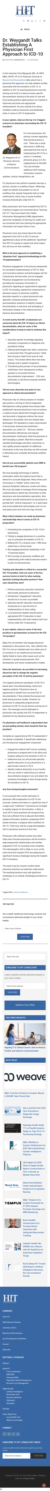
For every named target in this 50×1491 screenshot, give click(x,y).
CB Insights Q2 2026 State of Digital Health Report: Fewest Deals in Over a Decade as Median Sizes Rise (34, 1168)
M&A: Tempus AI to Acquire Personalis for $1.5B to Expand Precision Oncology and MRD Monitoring (34, 1206)
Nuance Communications (14, 80)
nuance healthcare (20, 892)
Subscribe (6, 1349)
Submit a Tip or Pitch (25, 1005)
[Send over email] (17, 67)
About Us (6, 1316)
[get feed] (25, 21)
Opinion (6, 1363)
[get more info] (45, 21)
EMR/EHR (10, 1374)
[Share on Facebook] (13, 67)
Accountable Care (13, 1417)
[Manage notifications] (44, 1485)
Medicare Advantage (14, 1420)
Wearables (10, 1403)
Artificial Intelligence (14, 1391)
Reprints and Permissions (12, 1333)
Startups (6, 1408)
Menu (27, 29)
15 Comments (32, 60)
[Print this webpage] (21, 67)
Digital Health (8, 1388)
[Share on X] (9, 67)
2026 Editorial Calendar (12, 1322)
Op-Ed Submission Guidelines (14, 1338)
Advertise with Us (9, 1327)
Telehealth (10, 1400)
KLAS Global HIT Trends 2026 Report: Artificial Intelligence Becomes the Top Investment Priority (34, 1270)
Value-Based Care (10, 1414)
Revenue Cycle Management (17, 1383)
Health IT (6, 1368)
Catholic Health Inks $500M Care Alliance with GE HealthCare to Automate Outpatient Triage (33, 1249)
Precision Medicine (13, 1397)
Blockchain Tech (12, 1394)
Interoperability (12, 1377)
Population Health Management (18, 1380)
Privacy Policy (28, 1478)
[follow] (29, 21)
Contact (6, 1344)
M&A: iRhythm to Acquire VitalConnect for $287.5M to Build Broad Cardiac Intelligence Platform (34, 1148)
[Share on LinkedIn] (5, 67)
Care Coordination (13, 1371)
